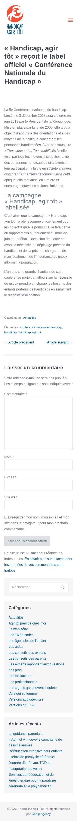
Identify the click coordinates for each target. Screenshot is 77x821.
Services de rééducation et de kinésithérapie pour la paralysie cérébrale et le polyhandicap (32, 780)
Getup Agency (41, 814)
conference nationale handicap (41, 327)
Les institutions (20, 676)
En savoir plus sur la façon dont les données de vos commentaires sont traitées (38, 564)
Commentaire (15, 394)
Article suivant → (60, 342)
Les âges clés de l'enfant (27, 641)
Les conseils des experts (27, 652)
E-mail (10, 477)
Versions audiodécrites (26, 699)
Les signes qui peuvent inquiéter (33, 688)
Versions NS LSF (22, 705)
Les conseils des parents (27, 658)
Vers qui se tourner (23, 693)
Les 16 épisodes (21, 635)
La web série (18, 629)
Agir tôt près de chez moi (27, 623)
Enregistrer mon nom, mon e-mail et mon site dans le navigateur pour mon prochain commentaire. (36, 523)
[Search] (62, 587)
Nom (9, 457)
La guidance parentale (26, 733)
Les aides (16, 646)
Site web (11, 497)
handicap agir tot (29, 332)
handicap (10, 332)
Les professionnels (23, 682)
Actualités (29, 317)
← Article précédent (19, 342)
